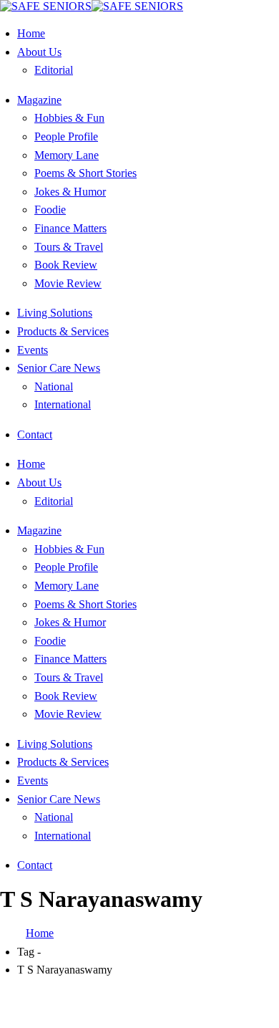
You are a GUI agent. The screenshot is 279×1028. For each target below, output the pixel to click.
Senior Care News (58, 368)
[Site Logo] (91, 6)
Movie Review (68, 283)
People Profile (66, 136)
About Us (39, 52)
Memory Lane (66, 155)
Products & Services (63, 331)
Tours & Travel (68, 247)
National (53, 386)
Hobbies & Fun (69, 118)
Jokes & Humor (70, 192)
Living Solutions (54, 313)
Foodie (50, 209)
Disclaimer (204, 997)
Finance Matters (70, 228)
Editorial (53, 70)
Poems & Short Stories (85, 173)
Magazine (39, 100)
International (62, 404)
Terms (158, 1010)
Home (31, 33)
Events (32, 350)
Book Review (65, 265)
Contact (34, 434)
